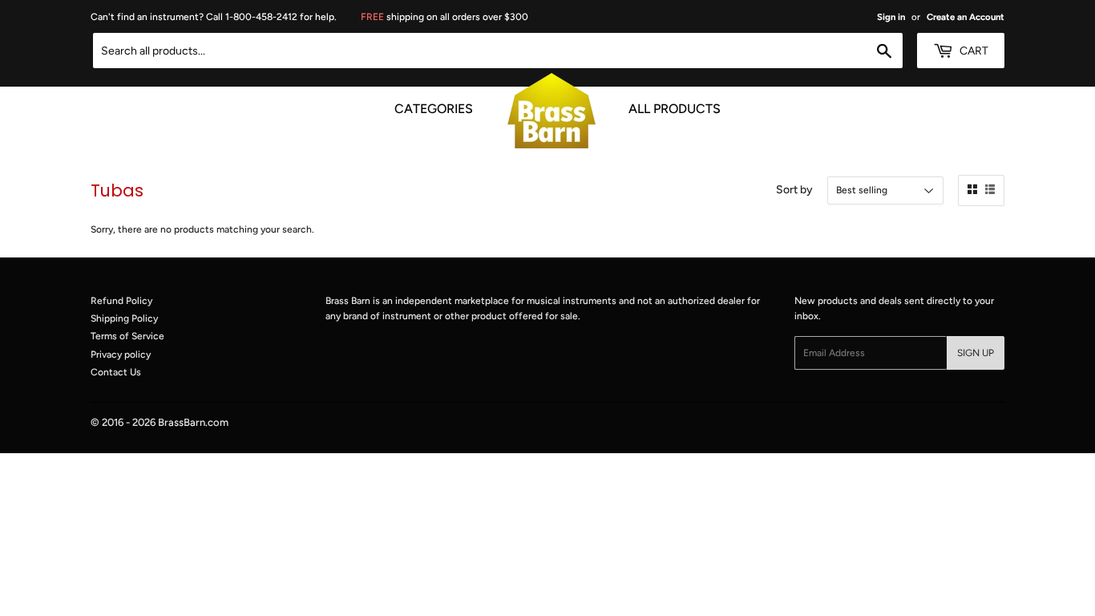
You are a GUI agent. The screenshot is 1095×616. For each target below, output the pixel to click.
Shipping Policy (124, 318)
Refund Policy (121, 300)
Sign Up (975, 353)
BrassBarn (181, 422)
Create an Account (965, 16)
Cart (972, 51)
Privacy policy (121, 354)
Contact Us (116, 372)
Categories (433, 106)
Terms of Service (127, 336)
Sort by (794, 190)
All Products (674, 106)
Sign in (891, 16)
